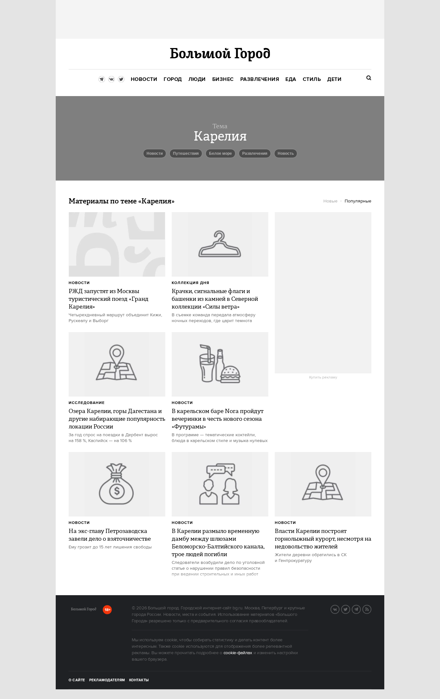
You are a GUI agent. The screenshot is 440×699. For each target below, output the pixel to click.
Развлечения (254, 153)
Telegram (360, 609)
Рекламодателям (107, 680)
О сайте (77, 680)
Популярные (358, 201)
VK (339, 609)
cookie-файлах (238, 653)
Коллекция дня (190, 283)
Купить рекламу (323, 377)
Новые (330, 201)
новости (155, 153)
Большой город (83, 610)
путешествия (186, 153)
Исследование (87, 402)
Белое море (220, 153)
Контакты (139, 680)
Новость (286, 153)
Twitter (349, 609)
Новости (79, 283)
